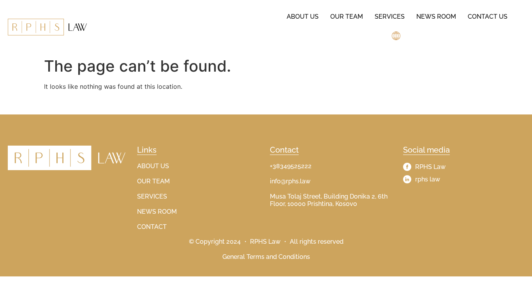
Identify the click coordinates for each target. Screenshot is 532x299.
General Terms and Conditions (266, 256)
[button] (397, 36)
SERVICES (152, 196)
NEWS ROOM (157, 211)
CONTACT (152, 226)
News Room (436, 16)
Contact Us (487, 16)
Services (390, 16)
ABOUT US (153, 166)
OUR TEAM (153, 181)
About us (303, 16)
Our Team (346, 16)
